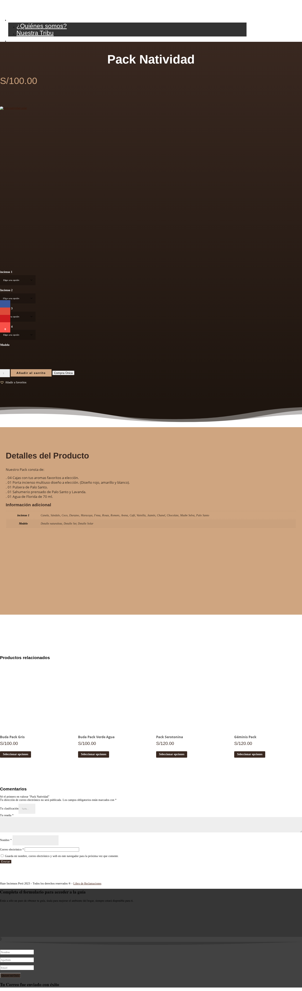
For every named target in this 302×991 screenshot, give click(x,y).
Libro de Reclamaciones (87, 883)
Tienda (17, 39)
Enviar (5, 861)
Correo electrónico (12, 849)
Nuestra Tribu (35, 33)
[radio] (4, 353)
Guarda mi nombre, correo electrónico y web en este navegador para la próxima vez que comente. (62, 856)
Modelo (4, 344)
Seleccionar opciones (15, 754)
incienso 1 (6, 272)
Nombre (6, 840)
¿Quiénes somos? (41, 26)
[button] (13, 382)
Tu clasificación (9, 808)
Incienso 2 (6, 290)
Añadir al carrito (31, 373)
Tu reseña (7, 815)
